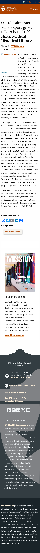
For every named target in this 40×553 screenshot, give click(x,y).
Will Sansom (17, 46)
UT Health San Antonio (16, 425)
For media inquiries (14, 392)
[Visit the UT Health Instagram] (14, 411)
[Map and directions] (6, 376)
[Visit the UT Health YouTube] (28, 411)
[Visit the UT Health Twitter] (23, 411)
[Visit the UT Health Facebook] (9, 411)
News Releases (12, 231)
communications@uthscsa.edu (21, 385)
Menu (35, 9)
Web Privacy (7, 505)
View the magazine (14, 335)
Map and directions (20, 377)
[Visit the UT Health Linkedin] (18, 411)
